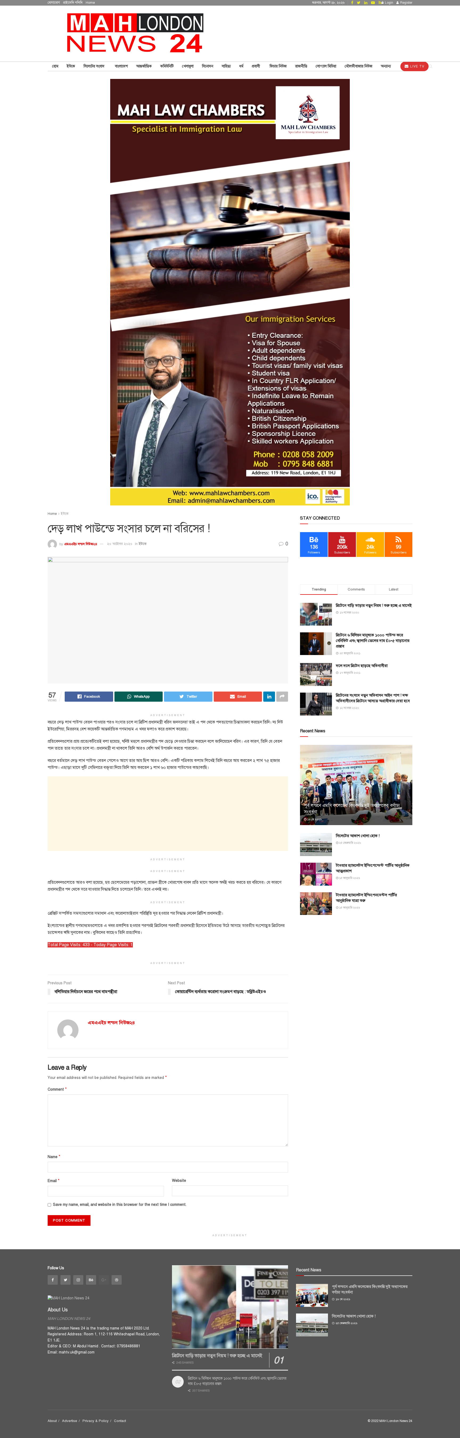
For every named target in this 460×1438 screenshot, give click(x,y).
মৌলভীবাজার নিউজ (358, 66)
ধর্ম (241, 66)
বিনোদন (207, 66)
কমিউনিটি (167, 66)
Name (54, 1156)
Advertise (69, 1421)
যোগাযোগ (54, 3)
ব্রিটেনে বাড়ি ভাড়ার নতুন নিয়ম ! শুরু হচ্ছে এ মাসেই (374, 605)
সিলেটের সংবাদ (95, 66)
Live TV (416, 66)
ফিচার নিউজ (278, 66)
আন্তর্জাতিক (144, 66)
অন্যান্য (386, 66)
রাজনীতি (301, 66)
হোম (55, 66)
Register (405, 3)
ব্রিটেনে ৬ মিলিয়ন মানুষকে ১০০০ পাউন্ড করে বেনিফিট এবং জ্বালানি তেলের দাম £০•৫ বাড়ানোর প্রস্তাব (372, 641)
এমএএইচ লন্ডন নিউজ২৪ (80, 544)
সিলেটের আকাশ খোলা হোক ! (358, 835)
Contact (120, 1421)
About (52, 1421)
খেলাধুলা (188, 66)
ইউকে (71, 66)
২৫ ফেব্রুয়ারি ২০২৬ (349, 843)
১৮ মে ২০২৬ (314, 819)
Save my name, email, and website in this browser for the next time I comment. (119, 1204)
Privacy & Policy (96, 1421)
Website (179, 1180)
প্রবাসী (256, 66)
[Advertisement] (168, 813)
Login (388, 3)
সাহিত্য (226, 66)
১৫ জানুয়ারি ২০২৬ (349, 878)
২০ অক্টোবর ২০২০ (119, 544)
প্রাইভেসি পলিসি (73, 3)
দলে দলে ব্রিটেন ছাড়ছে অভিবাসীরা (362, 665)
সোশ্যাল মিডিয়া (326, 66)
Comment (57, 1089)
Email (54, 1180)
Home (90, 3)
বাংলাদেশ (121, 66)
